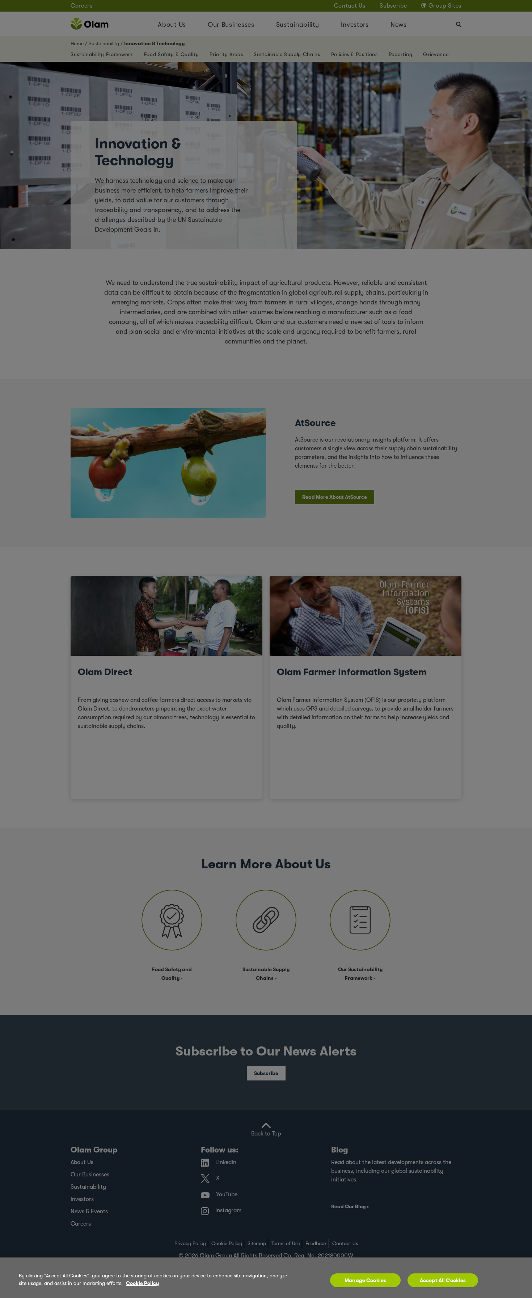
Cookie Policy (142, 1283)
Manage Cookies (365, 1280)
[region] (266, 1277)
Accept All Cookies (443, 1280)
